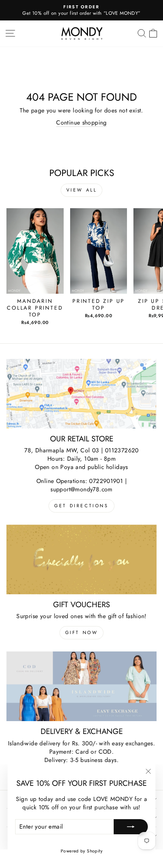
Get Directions (81, 505)
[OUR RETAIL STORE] (81, 393)
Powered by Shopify (81, 851)
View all (81, 190)
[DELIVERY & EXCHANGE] (81, 686)
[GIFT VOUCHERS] (81, 559)
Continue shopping (81, 122)
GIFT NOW (81, 632)
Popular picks (81, 172)
